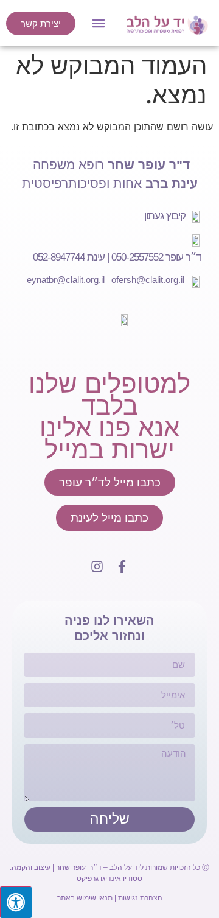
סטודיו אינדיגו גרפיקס (109, 878)
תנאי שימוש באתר (85, 898)
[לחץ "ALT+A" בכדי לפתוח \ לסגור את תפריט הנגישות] (16, 902)
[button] (99, 23)
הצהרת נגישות (140, 898)
